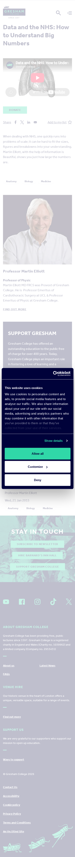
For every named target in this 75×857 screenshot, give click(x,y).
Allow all (38, 453)
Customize (35, 466)
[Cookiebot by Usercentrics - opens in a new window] (53, 373)
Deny (37, 480)
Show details (53, 440)
